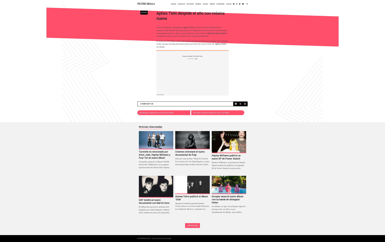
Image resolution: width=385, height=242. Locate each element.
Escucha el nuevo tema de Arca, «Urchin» (211, 112)
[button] (247, 3)
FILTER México (146, 3)
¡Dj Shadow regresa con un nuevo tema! (156, 112)
